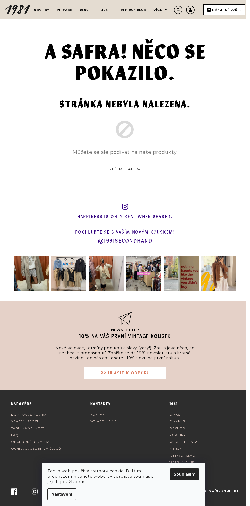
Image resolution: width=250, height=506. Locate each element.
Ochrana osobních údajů (36, 448)
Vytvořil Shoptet (220, 491)
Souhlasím (185, 474)
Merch (175, 448)
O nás (174, 414)
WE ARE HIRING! (104, 421)
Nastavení (62, 494)
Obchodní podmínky (30, 442)
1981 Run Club (182, 462)
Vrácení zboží (24, 421)
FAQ (15, 435)
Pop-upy (177, 435)
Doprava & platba (29, 414)
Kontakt (98, 414)
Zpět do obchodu (125, 169)
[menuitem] (41, 9)
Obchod (177, 428)
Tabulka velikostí (28, 428)
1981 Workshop (183, 455)
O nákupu (178, 421)
